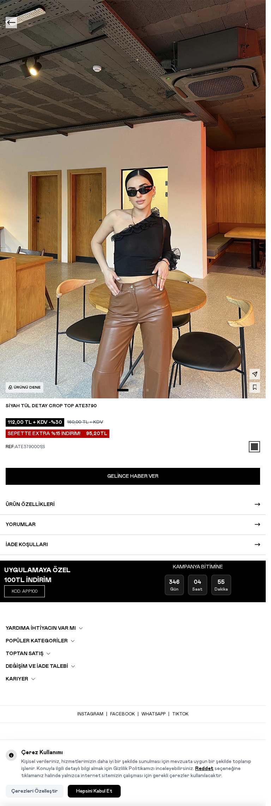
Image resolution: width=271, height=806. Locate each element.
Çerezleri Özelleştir (34, 791)
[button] (122, 390)
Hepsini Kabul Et (94, 791)
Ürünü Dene (27, 387)
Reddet (204, 768)
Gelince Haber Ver (132, 476)
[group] (133, 199)
